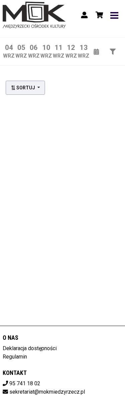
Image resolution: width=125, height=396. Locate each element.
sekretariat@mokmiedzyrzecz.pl (47, 392)
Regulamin (15, 356)
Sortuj (25, 87)
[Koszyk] (98, 15)
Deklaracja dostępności (30, 348)
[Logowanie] (84, 15)
